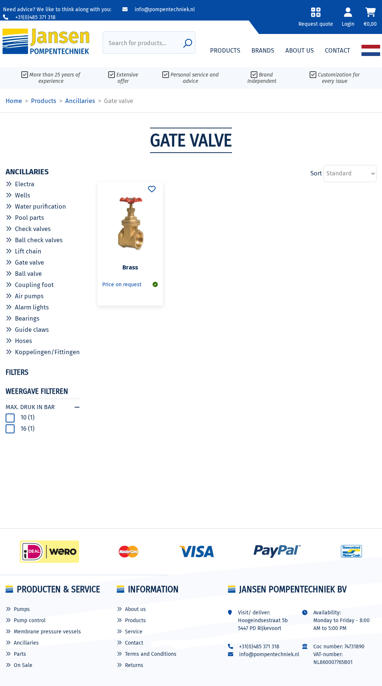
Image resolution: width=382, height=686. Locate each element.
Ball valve (28, 273)
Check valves (33, 229)
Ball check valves (39, 240)
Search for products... (137, 43)
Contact (134, 643)
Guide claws (32, 329)
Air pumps (29, 296)
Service (134, 632)
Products (135, 620)
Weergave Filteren (37, 391)
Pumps (22, 609)
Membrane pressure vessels (47, 632)
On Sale (23, 665)
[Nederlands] (370, 50)
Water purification (40, 206)
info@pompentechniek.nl (164, 9)
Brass (130, 267)
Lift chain (28, 251)
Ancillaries (26, 643)
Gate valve (29, 262)
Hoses (23, 340)
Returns (134, 665)
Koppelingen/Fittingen (47, 352)
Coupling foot (34, 285)
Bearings (27, 318)
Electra (24, 184)
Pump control (30, 620)
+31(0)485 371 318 (35, 17)
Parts (20, 654)
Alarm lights (32, 307)
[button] (316, 19)
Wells (22, 195)
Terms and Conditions (150, 654)
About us (135, 609)
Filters (17, 372)
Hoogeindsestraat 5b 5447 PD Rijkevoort (263, 624)
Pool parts (29, 217)
